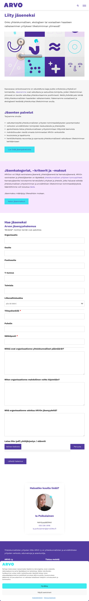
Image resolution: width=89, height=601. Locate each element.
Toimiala (9, 285)
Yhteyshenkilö (13, 311)
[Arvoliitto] (13, 5)
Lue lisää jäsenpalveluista (19, 149)
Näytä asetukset (44, 592)
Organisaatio (11, 235)
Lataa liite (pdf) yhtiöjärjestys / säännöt (25, 441)
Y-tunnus (9, 273)
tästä (32, 187)
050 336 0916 (44, 525)
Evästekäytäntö (37, 598)
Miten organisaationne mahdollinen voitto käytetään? (32, 380)
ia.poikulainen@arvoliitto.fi (44, 529)
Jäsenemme (21, 92)
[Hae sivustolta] (77, 5)
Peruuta (77, 447)
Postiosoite (10, 260)
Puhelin (8, 323)
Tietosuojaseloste (50, 598)
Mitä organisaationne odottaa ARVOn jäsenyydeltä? (31, 410)
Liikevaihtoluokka (14, 298)
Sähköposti (11, 336)
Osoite (8, 248)
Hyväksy (44, 586)
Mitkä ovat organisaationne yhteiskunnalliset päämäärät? (34, 349)
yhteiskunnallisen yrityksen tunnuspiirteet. (64, 177)
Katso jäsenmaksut (16, 201)
